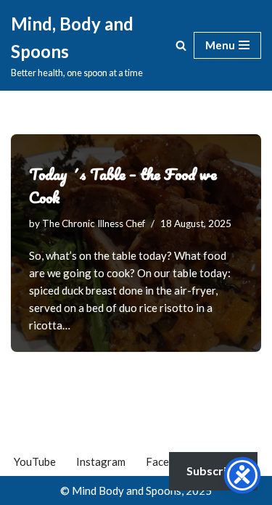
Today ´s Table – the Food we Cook (123, 185)
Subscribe (213, 470)
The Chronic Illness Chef (93, 223)
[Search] (181, 45)
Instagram (100, 461)
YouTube (35, 461)
